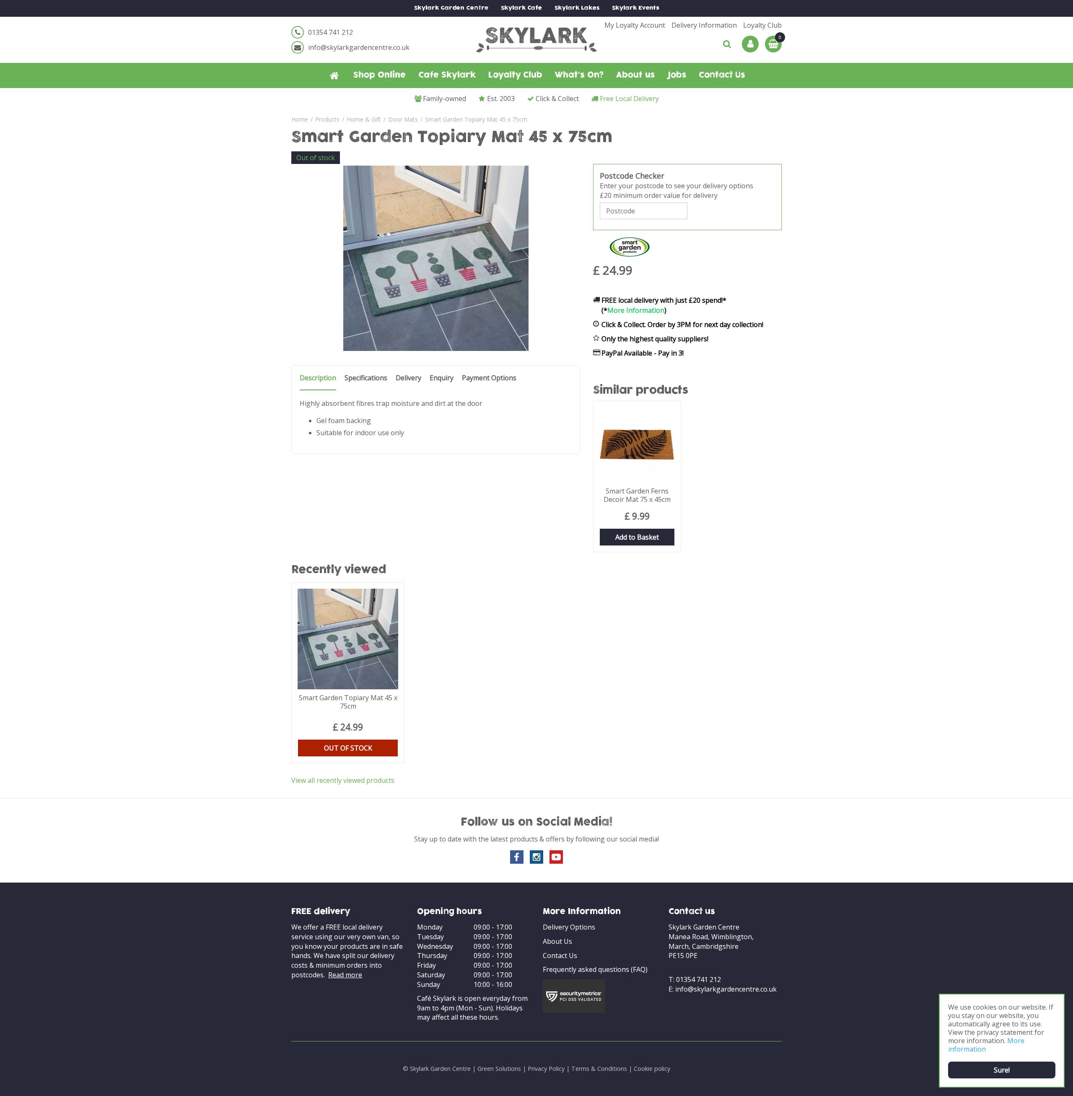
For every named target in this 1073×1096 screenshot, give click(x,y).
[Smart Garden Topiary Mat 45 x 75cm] (436, 258)
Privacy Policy (546, 1069)
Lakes (577, 8)
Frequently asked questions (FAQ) (595, 969)
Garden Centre (451, 8)
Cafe (521, 8)
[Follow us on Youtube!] (556, 857)
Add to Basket (637, 537)
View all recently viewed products (342, 780)
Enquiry (442, 378)
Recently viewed (338, 570)
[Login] (750, 44)
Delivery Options (569, 927)
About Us (557, 941)
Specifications (366, 378)
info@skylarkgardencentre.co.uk (359, 47)
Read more (345, 974)
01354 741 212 (330, 32)
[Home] (334, 75)
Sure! (1002, 1070)
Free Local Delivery (629, 98)
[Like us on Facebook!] (517, 857)
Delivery (408, 378)
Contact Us (560, 955)
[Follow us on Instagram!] (536, 857)
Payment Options (489, 378)
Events (635, 8)
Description (318, 378)
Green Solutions (499, 1069)
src (727, 44)
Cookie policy (652, 1069)
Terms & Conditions (599, 1069)
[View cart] (773, 44)
